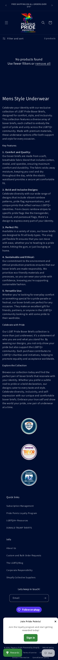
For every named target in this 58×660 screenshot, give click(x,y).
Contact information (20, 657)
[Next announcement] (52, 5)
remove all (42, 63)
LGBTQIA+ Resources (17, 520)
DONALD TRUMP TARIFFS (19, 527)
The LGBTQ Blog (14, 562)
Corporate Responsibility (19, 570)
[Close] (55, 622)
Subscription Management (20, 505)
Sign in (30, 637)
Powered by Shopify (31, 647)
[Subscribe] (45, 598)
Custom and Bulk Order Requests (23, 555)
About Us (11, 548)
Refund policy (48, 647)
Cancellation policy (41, 657)
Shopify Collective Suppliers (21, 577)
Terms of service (30, 652)
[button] (6, 22)
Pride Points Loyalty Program (21, 513)
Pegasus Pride (17, 647)
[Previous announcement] (6, 5)
